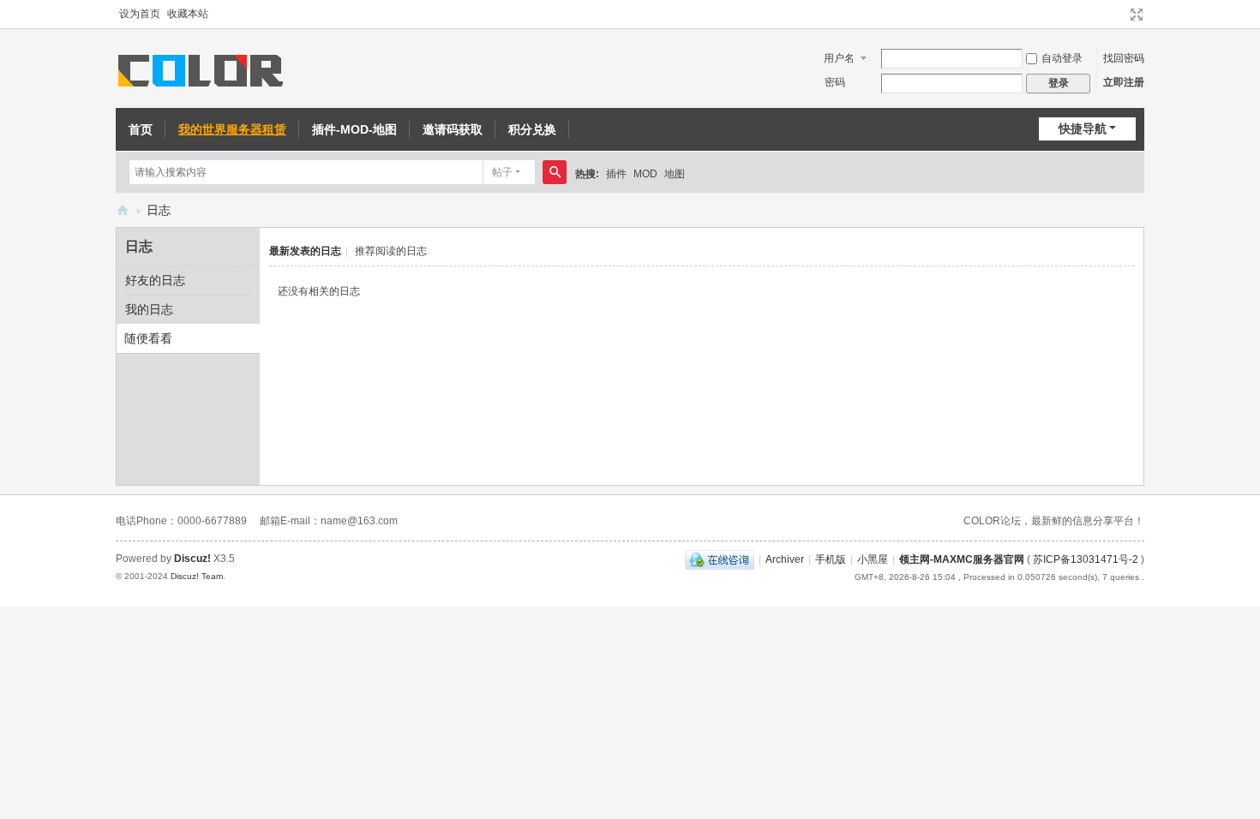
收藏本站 (187, 14)
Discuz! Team (197, 576)
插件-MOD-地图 (354, 129)
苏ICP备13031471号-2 (1085, 559)
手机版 (830, 559)
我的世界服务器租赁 (232, 129)
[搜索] (555, 172)
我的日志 (149, 309)
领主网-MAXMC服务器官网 (122, 210)
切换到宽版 (1136, 14)
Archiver (784, 559)
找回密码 (1123, 58)
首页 (141, 129)
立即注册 (1123, 82)
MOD (645, 174)
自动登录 (1062, 58)
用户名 (839, 58)
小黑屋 (872, 559)
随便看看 (148, 338)
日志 (159, 210)
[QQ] (719, 559)
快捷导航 (1083, 128)
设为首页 (139, 14)
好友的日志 (155, 280)
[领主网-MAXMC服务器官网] (203, 69)
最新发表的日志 (305, 251)
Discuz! (192, 559)
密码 (835, 82)
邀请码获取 (453, 129)
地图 (674, 174)
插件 (616, 174)
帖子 (502, 172)
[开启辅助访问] (1120, 14)
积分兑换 (532, 129)
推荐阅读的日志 (391, 251)
